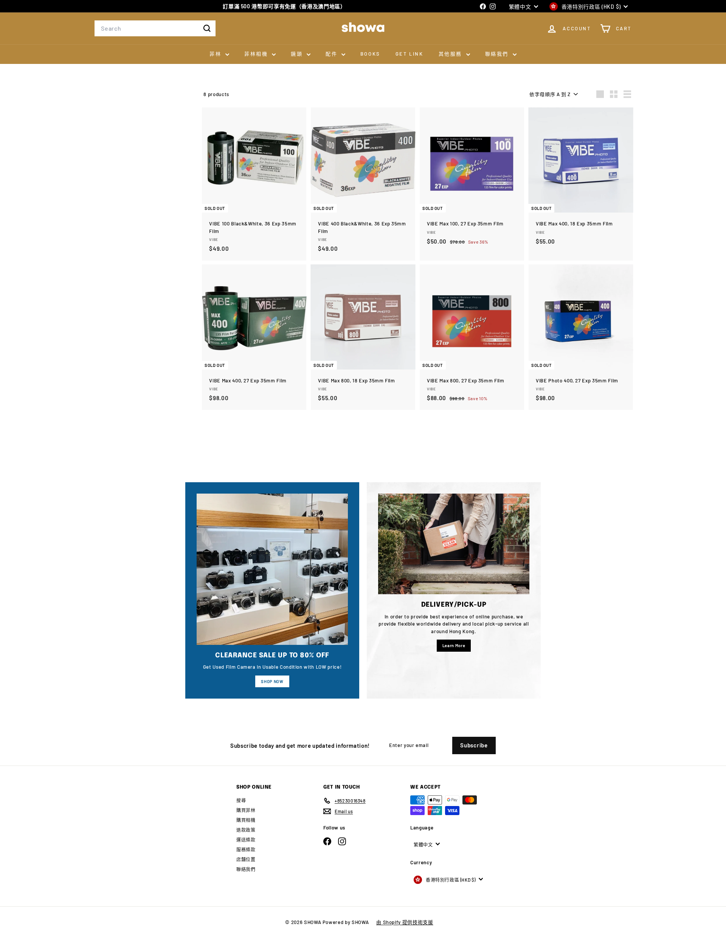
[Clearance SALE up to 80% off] (272, 569)
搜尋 (241, 800)
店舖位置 (246, 859)
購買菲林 (246, 810)
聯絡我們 (498, 54)
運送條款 (246, 839)
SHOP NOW (272, 681)
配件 (333, 54)
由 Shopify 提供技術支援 (404, 922)
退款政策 (246, 829)
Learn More (453, 645)
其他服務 (451, 54)
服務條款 (246, 849)
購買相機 (246, 820)
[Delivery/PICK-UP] (453, 544)
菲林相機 (257, 54)
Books (370, 54)
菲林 (216, 54)
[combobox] (155, 28)
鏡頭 (298, 54)
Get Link (410, 54)
